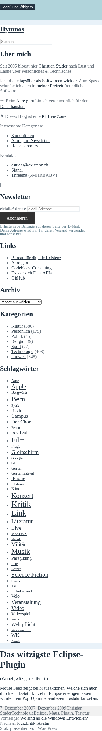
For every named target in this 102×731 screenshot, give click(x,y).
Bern (18, 399)
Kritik (21, 504)
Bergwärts (19, 392)
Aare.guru (25, 100)
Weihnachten (21, 630)
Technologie (22, 351)
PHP (14, 564)
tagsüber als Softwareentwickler (48, 80)
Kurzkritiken (22, 135)
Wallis (15, 619)
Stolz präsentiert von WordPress (28, 728)
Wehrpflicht (23, 624)
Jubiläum (17, 484)
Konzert (22, 495)
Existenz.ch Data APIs (31, 273)
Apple (18, 386)
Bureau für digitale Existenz (36, 257)
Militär (18, 544)
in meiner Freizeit (47, 85)
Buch (16, 410)
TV (13, 586)
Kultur (17, 326)
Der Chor (21, 422)
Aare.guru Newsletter (30, 140)
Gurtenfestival (22, 473)
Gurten (16, 468)
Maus (54, 713)
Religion (19, 341)
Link (18, 513)
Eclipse (55, 693)
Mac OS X (19, 534)
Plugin (67, 713)
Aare (15, 381)
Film (18, 440)
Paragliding (21, 558)
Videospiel (20, 613)
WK (15, 635)
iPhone (18, 478)
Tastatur (82, 713)
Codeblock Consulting (31, 267)
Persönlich (20, 331)
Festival (19, 433)
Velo (15, 596)
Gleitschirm (25, 452)
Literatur (22, 521)
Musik (20, 551)
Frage (15, 446)
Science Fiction (29, 574)
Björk (15, 406)
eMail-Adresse (13, 208)
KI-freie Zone (54, 116)
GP (13, 463)
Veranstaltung (26, 602)
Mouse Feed (11, 688)
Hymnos (12, 29)
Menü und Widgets (17, 7)
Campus (19, 416)
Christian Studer (53, 66)
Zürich (15, 641)
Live (16, 528)
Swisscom (18, 581)
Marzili (16, 539)
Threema (19, 175)
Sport (16, 346)
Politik (17, 336)
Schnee (16, 569)
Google (17, 458)
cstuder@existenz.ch (29, 165)
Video (17, 608)
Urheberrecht (23, 591)
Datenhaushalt (13, 106)
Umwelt (18, 356)
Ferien (15, 428)
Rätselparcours (24, 145)
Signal (17, 170)
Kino (15, 489)
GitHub (18, 278)
